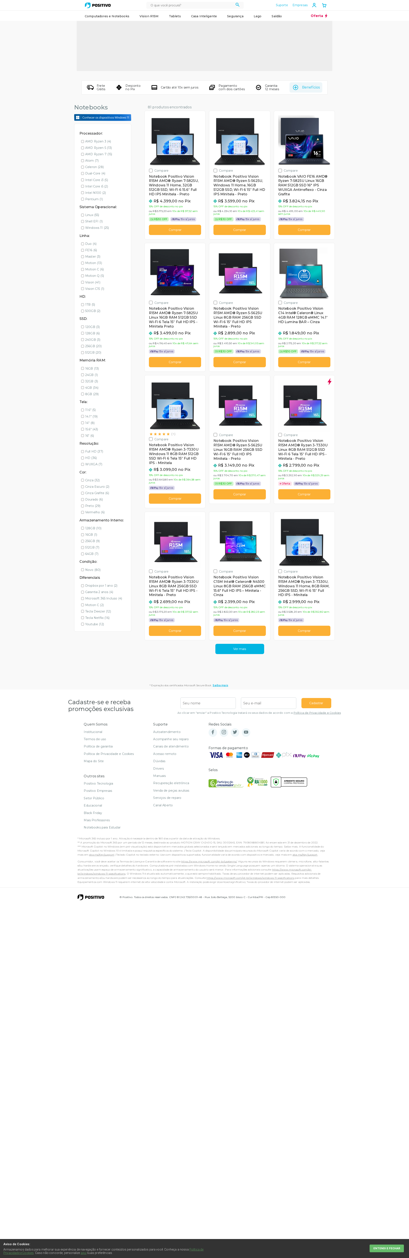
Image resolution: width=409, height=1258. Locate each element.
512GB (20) (93, 352)
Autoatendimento (166, 732)
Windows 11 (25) (97, 228)
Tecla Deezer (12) (98, 611)
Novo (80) (93, 570)
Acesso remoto (164, 754)
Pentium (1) (94, 199)
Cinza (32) (92, 480)
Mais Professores (97, 820)
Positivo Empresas (98, 791)
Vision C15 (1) (94, 289)
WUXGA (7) (93, 464)
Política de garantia (98, 746)
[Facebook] (213, 732)
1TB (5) (90, 304)
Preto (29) (93, 506)
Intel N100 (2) (95, 193)
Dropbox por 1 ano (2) (101, 586)
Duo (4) (90, 244)
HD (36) (91, 458)
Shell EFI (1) (94, 221)
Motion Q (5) (94, 276)
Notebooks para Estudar (102, 827)
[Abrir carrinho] (324, 6)
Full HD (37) (94, 451)
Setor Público (94, 798)
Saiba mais (220, 685)
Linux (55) (92, 215)
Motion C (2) (94, 605)
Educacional (93, 805)
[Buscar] (238, 5)
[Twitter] (235, 732)
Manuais (159, 776)
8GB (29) (92, 394)
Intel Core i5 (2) (96, 186)
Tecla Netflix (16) (97, 618)
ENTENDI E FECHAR (386, 1248)
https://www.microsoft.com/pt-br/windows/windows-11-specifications (250, 877)
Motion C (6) (94, 269)
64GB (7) (91, 554)
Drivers (158, 768)
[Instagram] (224, 732)
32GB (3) (91, 381)
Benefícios (311, 87)
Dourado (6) (94, 499)
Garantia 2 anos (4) (99, 592)
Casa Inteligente (204, 16)
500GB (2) (92, 311)
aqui (84, 1253)
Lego (258, 16)
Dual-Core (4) (95, 173)
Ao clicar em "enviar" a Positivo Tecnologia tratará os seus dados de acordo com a (259, 712)
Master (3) (93, 256)
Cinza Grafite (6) (97, 493)
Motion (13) (93, 263)
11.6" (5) (90, 410)
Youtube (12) (94, 624)
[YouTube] (246, 732)
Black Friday (93, 813)
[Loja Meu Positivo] (97, 5)
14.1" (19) (91, 416)
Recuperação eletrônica (171, 783)
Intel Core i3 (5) (96, 180)
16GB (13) (92, 368)
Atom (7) (92, 161)
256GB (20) (93, 346)
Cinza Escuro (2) (97, 487)
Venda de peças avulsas (171, 790)
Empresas (300, 5)
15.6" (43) (91, 429)
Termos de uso (95, 739)
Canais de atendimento (171, 746)
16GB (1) (91, 535)
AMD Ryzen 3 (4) (98, 141)
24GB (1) (91, 375)
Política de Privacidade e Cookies (317, 712)
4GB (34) (91, 388)
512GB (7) (92, 547)
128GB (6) (92, 333)
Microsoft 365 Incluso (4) (103, 598)
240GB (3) (92, 340)
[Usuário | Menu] (314, 5)
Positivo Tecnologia (98, 783)
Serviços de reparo (167, 798)
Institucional (93, 732)
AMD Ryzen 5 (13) (98, 148)
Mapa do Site (94, 761)
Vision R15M (149, 16)
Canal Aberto (163, 805)
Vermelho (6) (95, 512)
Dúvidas (159, 761)
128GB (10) (93, 528)
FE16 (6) (91, 250)
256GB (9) (92, 541)
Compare (161, 170)
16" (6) (89, 436)
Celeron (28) (94, 167)
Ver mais (239, 649)
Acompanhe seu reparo (171, 739)
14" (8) (90, 423)
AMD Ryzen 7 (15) (98, 154)
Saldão (277, 16)
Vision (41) (92, 282)
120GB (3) (92, 327)
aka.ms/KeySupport (101, 854)
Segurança (235, 16)
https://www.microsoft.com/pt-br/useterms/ (209, 861)
